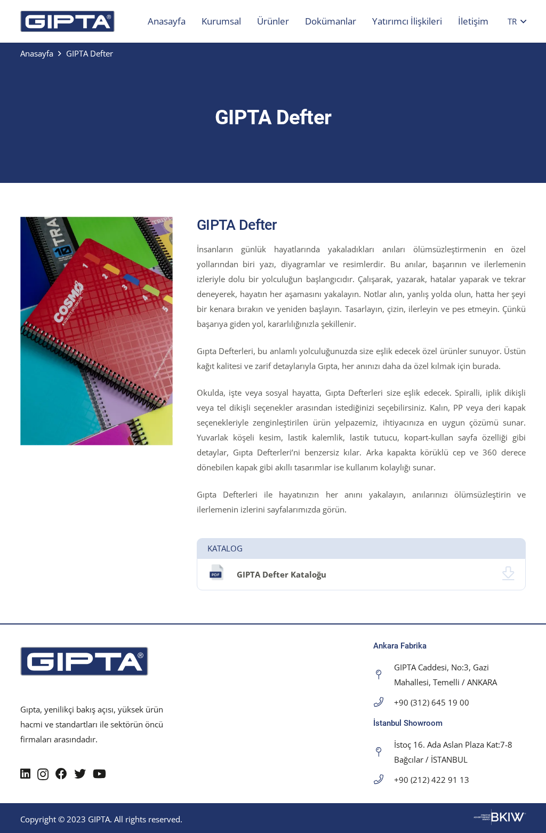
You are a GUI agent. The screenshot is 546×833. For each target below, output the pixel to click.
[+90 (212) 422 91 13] (383, 779)
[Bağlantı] (67, 21)
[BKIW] (499, 821)
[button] (517, 21)
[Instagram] (43, 774)
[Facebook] (61, 774)
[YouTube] (99, 774)
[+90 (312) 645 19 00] (383, 702)
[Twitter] (80, 774)
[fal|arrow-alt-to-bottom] (508, 574)
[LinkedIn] (25, 774)
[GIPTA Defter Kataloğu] (222, 574)
